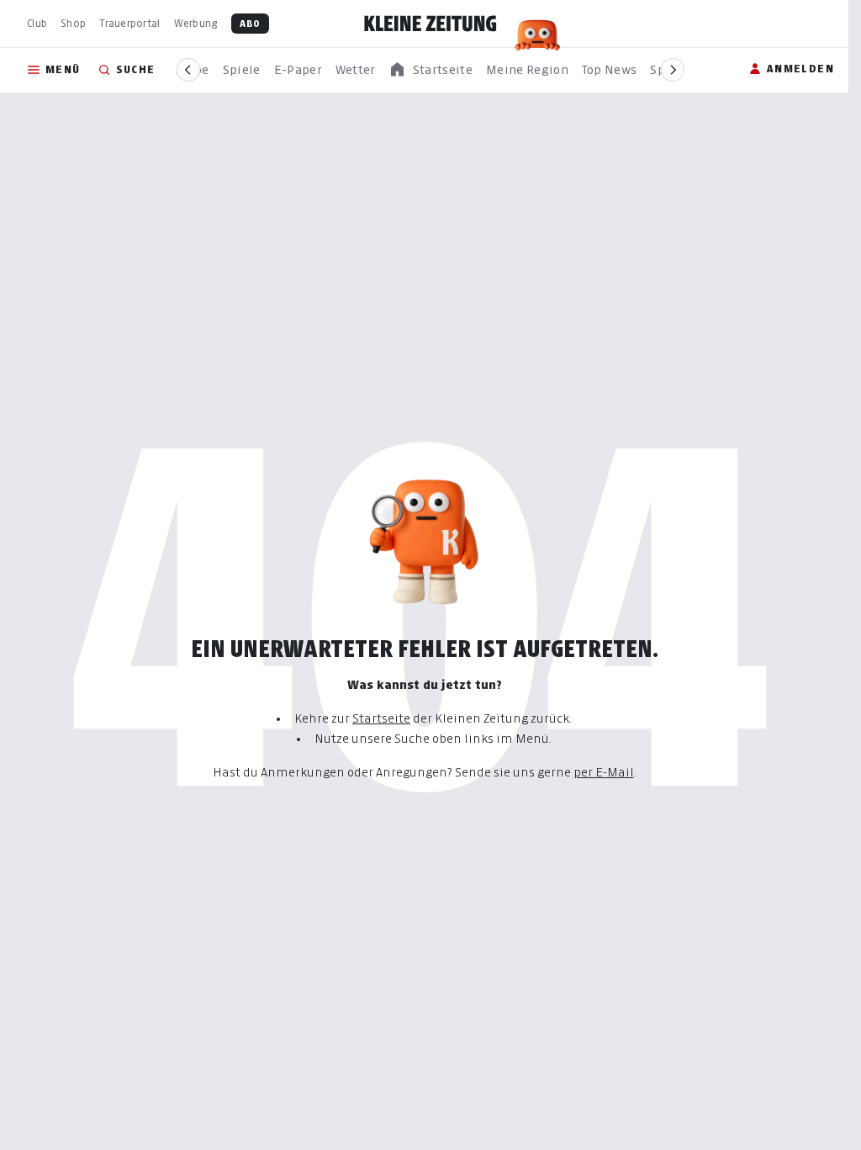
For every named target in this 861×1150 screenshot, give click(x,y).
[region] (430, 70)
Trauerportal (129, 23)
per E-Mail (603, 772)
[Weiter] (672, 70)
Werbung (196, 23)
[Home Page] (430, 23)
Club (37, 23)
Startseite (381, 718)
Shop (73, 23)
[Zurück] (188, 70)
